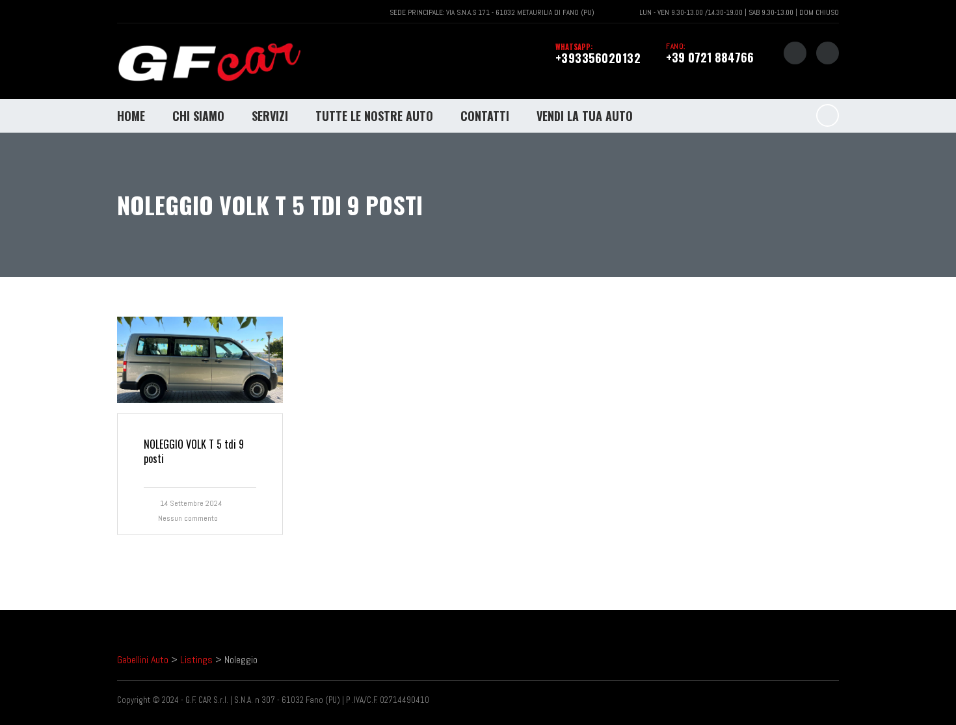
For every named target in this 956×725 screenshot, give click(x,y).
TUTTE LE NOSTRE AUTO (374, 115)
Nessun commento (188, 518)
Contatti (484, 115)
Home (131, 115)
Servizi (270, 115)
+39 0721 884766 (710, 57)
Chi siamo (198, 115)
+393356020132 (598, 57)
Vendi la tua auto (585, 115)
